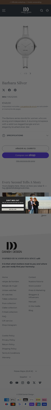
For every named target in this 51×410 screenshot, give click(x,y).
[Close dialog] (49, 197)
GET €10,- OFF (12, 209)
